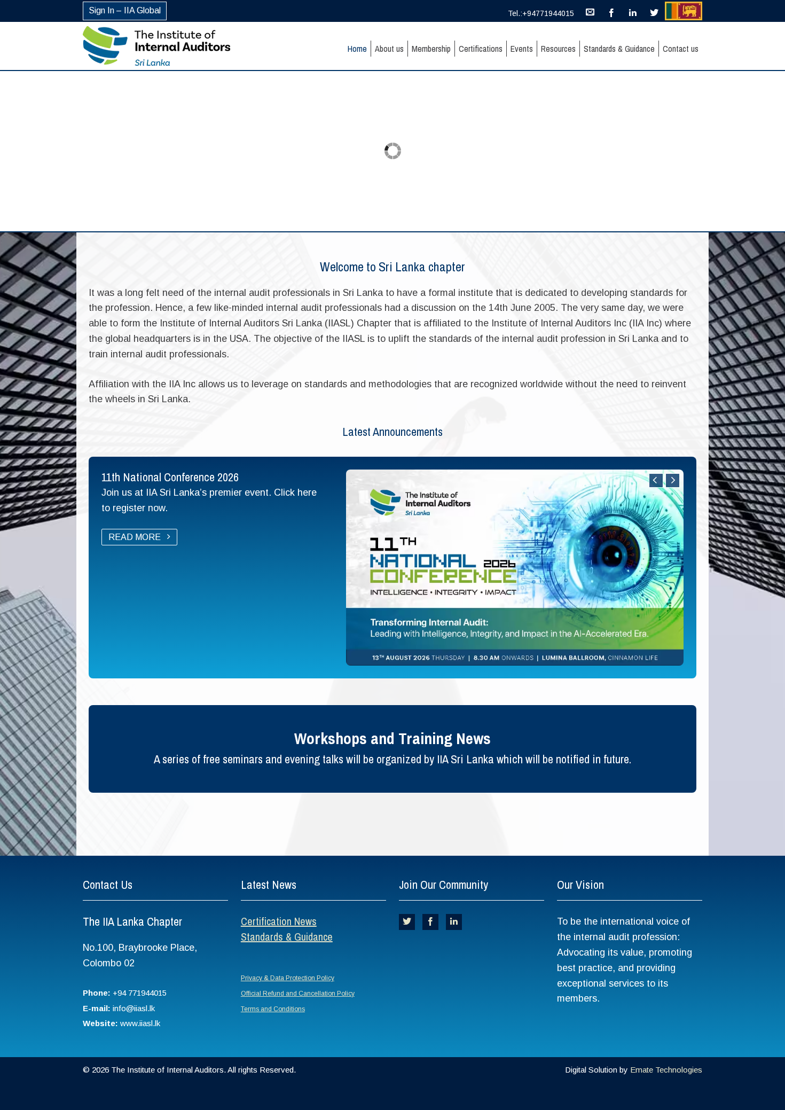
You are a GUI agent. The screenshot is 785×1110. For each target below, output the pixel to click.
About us (389, 48)
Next (672, 480)
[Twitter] (654, 10)
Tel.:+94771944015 (541, 13)
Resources (558, 48)
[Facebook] (611, 10)
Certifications (481, 48)
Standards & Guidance (619, 48)
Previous (656, 480)
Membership (431, 48)
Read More (135, 537)
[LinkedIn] (632, 10)
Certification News (279, 921)
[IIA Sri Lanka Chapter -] (175, 46)
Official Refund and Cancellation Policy (298, 993)
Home (357, 48)
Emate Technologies (666, 1069)
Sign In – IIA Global (125, 10)
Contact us (680, 48)
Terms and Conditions (273, 1009)
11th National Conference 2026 (170, 477)
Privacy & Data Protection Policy (287, 978)
